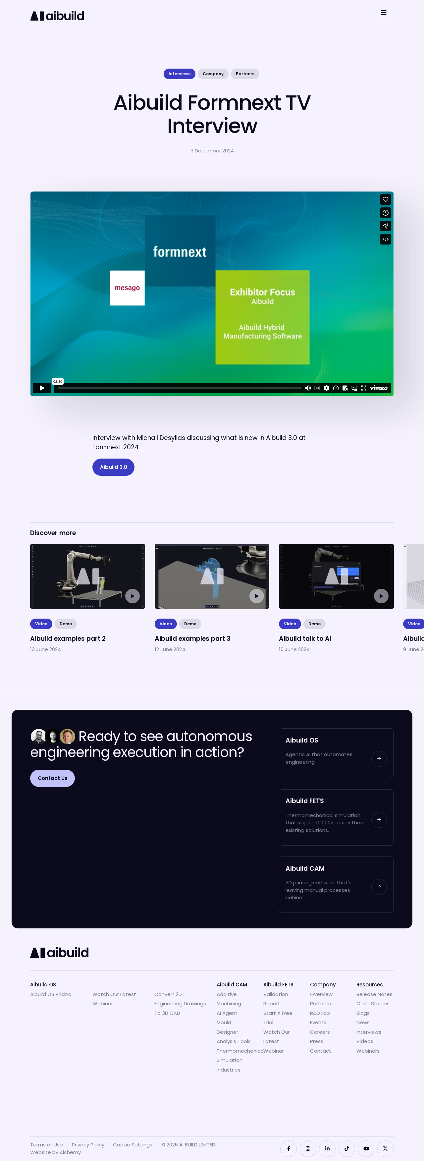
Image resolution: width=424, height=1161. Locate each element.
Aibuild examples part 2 (66, 548)
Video (41, 624)
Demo (66, 624)
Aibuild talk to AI (303, 548)
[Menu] (384, 13)
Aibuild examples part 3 (191, 548)
